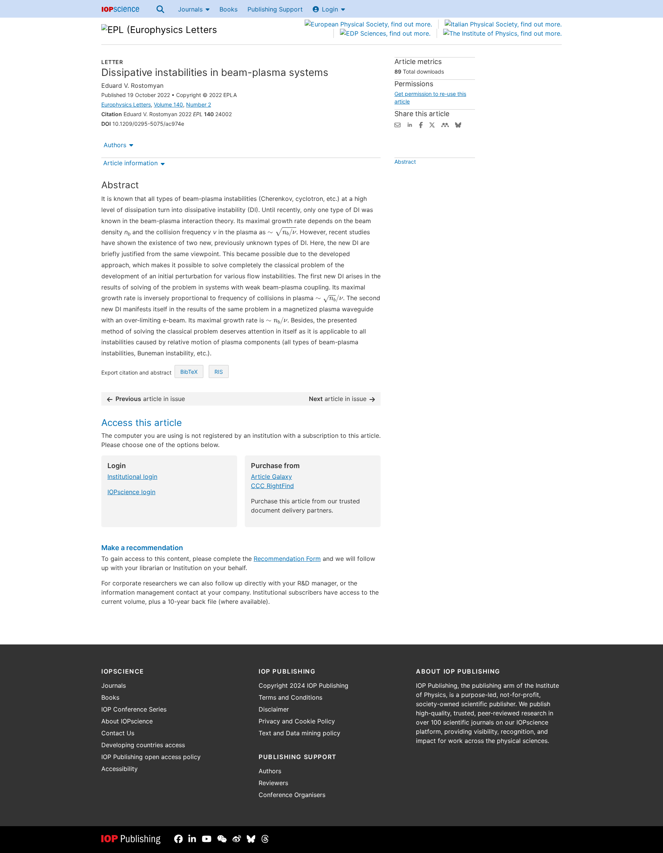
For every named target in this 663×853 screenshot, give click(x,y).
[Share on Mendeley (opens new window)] (445, 124)
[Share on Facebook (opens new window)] (421, 124)
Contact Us (117, 733)
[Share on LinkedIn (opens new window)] (410, 124)
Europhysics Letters (126, 104)
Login (330, 9)
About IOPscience (127, 721)
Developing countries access (143, 745)
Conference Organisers (292, 795)
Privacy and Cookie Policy (297, 721)
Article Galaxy (271, 476)
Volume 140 (168, 104)
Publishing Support (275, 9)
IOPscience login (131, 492)
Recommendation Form (287, 558)
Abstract (405, 161)
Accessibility (119, 768)
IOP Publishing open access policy (151, 757)
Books (228, 9)
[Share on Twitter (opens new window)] (432, 124)
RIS (218, 371)
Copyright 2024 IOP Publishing (303, 685)
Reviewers (273, 783)
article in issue (150, 399)
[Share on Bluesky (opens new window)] (458, 124)
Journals (190, 9)
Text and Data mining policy (299, 733)
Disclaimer (274, 709)
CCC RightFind (272, 486)
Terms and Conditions (290, 697)
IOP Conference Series (134, 709)
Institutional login (132, 476)
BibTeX (189, 371)
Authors (115, 145)
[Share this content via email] (397, 124)
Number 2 (198, 104)
